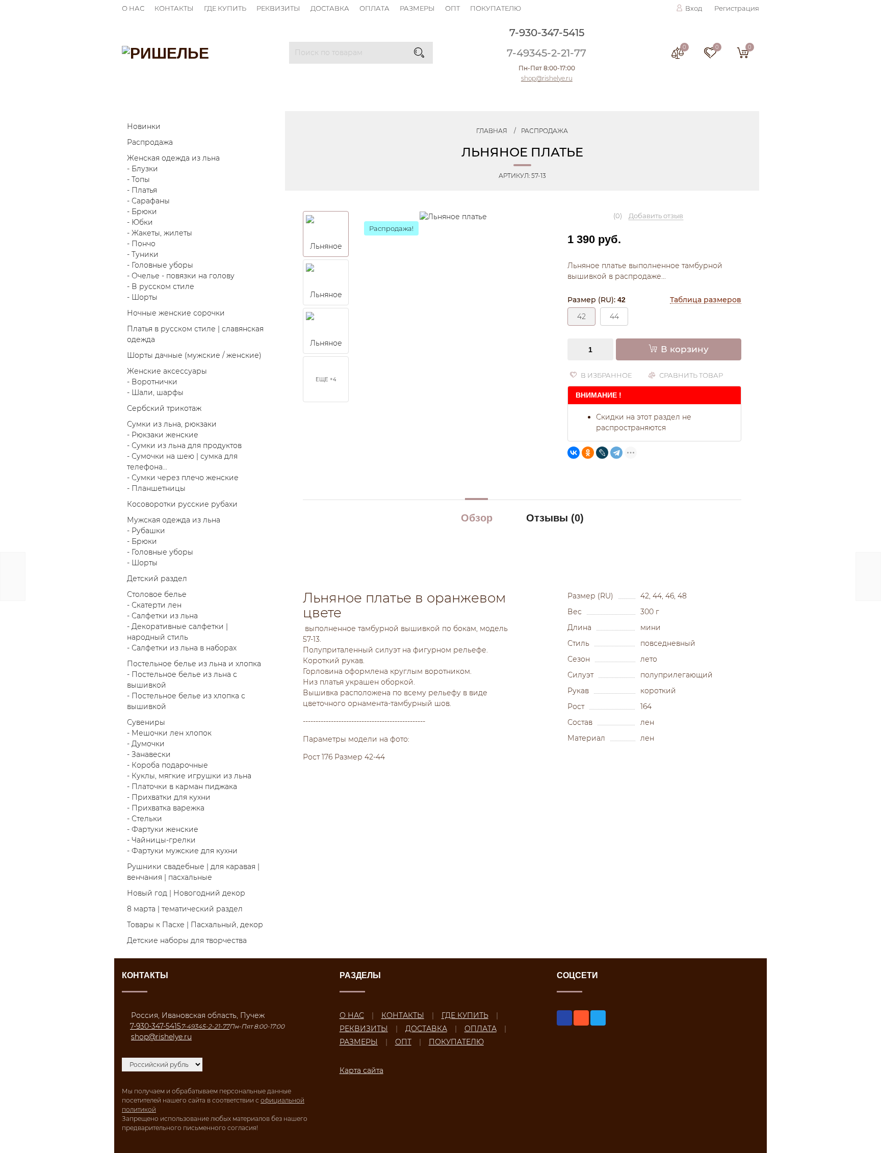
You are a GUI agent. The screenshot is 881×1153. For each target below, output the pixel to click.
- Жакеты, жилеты (159, 233)
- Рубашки (146, 530)
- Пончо (141, 243)
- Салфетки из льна (162, 615)
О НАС (133, 8)
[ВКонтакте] (573, 453)
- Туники (143, 254)
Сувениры (146, 722)
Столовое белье (157, 594)
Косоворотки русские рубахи (182, 504)
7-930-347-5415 (546, 33)
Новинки (144, 126)
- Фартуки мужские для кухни (182, 850)
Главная (491, 131)
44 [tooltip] (614, 316)
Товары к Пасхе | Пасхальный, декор (195, 924)
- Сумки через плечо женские (183, 477)
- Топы (138, 179)
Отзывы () (555, 517)
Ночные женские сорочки (176, 313)
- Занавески (149, 754)
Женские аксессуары (167, 371)
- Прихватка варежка (165, 808)
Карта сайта (361, 1070)
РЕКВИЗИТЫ (278, 8)
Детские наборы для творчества (187, 940)
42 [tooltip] (581, 316)
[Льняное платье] (453, 216)
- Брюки (142, 211)
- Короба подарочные (167, 765)
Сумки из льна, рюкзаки (172, 424)
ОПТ (452, 8)
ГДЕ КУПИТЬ (225, 8)
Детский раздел (157, 578)
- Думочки (146, 743)
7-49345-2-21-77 (546, 53)
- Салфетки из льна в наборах (182, 647)
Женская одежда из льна (173, 158)
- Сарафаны (148, 200)
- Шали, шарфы (155, 392)
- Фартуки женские (162, 829)
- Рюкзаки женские (162, 434)
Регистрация (736, 8)
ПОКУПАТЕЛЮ (495, 8)
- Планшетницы (156, 488)
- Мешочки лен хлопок (169, 733)
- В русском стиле (160, 286)
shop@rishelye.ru (547, 78)
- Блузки (142, 168)
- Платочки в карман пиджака (182, 786)
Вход (693, 8)
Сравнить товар (690, 375)
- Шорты (142, 297)
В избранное (605, 375)
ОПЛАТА (374, 8)
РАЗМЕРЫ (417, 8)
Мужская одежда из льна (173, 520)
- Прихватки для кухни (169, 797)
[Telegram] (616, 453)
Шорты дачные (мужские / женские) (194, 355)
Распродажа (150, 142)
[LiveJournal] (602, 453)
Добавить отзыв (656, 216)
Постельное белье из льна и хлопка (194, 663)
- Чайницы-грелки (161, 840)
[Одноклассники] (588, 453)
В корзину (685, 349)
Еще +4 (326, 379)
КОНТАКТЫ (174, 8)
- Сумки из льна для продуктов (184, 445)
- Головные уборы (160, 265)
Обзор (477, 517)
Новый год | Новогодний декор (186, 893)
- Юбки (140, 222)
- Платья (142, 190)
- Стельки (144, 818)
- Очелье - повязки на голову (181, 275)
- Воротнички (152, 381)
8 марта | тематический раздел (185, 908)
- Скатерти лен (154, 605)
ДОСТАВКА (329, 8)
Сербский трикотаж (164, 408)
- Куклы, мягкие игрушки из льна (189, 775)
